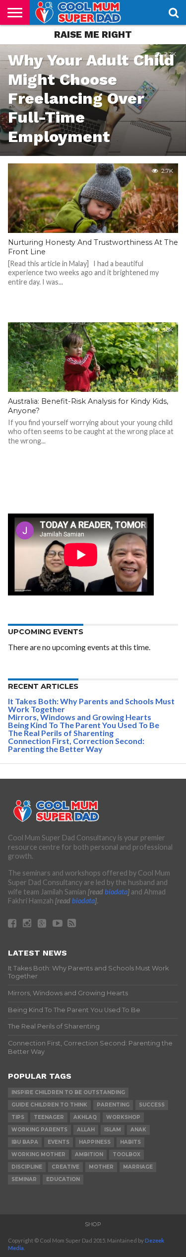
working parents (39, 1129)
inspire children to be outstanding (68, 1092)
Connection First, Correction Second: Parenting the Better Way (76, 744)
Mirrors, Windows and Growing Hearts (79, 717)
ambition (89, 1154)
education (63, 1179)
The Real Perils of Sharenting (61, 733)
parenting (113, 1105)
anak (138, 1129)
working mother (38, 1154)
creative (65, 1167)
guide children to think (49, 1105)
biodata (116, 891)
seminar (24, 1179)
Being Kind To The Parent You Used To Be (83, 725)
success (152, 1105)
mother (101, 1167)
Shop (93, 1224)
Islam (112, 1129)
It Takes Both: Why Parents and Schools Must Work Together (91, 705)
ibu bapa (24, 1142)
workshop (123, 1117)
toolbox (126, 1154)
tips (17, 1117)
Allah (86, 1129)
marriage (138, 1167)
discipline (26, 1167)
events (58, 1142)
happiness (95, 1142)
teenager (49, 1117)
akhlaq (85, 1117)
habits (130, 1142)
